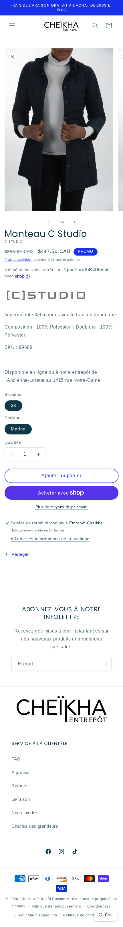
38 (13, 405)
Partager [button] (20, 554)
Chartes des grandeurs (34, 826)
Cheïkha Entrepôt (36, 899)
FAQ (16, 759)
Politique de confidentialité (86, 915)
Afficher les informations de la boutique (50, 539)
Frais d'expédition (19, 259)
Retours (19, 786)
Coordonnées (99, 906)
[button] (12, 25)
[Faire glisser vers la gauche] (48, 222)
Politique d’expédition (38, 915)
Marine (18, 429)
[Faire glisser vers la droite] (74, 222)
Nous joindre (24, 813)
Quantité (13, 442)
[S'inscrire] (104, 664)
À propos (20, 772)
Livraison (20, 799)
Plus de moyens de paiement (61, 507)
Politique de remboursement (56, 906)
